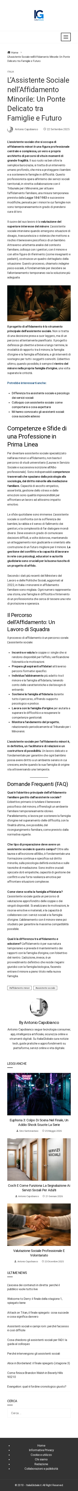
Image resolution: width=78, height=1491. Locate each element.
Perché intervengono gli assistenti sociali (33, 1353)
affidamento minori (20, 987)
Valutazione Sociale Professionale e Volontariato (39, 1253)
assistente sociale (46, 987)
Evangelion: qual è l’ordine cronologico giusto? (36, 1386)
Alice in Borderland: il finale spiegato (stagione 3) (38, 1363)
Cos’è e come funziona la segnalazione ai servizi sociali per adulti (39, 1187)
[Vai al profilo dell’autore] (39, 1007)
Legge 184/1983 (36, 197)
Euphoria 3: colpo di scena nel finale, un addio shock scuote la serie (39, 1122)
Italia (10, 71)
